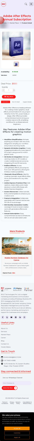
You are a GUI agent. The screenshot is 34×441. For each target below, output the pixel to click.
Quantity (5, 87)
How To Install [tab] (16, 102)
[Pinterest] (15, 317)
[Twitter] (7, 317)
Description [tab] (6, 102)
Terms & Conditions (5, 402)
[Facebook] (2, 317)
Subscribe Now (8, 388)
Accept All (17, 428)
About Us (4, 328)
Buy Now (10, 97)
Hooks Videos (5, 347)
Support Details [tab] (27, 102)
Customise (17, 433)
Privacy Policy (12, 402)
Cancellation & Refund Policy (27, 402)
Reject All (17, 437)
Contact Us (5, 344)
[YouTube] (11, 317)
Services (4, 331)
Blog (2, 341)
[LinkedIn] (20, 317)
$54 (13, 273)
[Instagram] (24, 317)
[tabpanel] (17, 163)
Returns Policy (18, 402)
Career (3, 337)
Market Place (14, 23)
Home (4, 23)
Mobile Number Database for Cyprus (16, 259)
